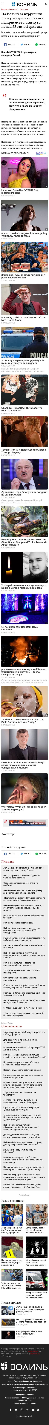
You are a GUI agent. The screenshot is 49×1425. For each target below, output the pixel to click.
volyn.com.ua (33, 1351)
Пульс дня (24, 9)
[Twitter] (16, 1410)
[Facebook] (11, 1410)
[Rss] (38, 1410)
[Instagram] (22, 1410)
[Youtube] (33, 1410)
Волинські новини (9, 9)
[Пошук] (46, 4)
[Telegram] (27, 1410)
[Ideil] (24, 1416)
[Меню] (2, 4)
